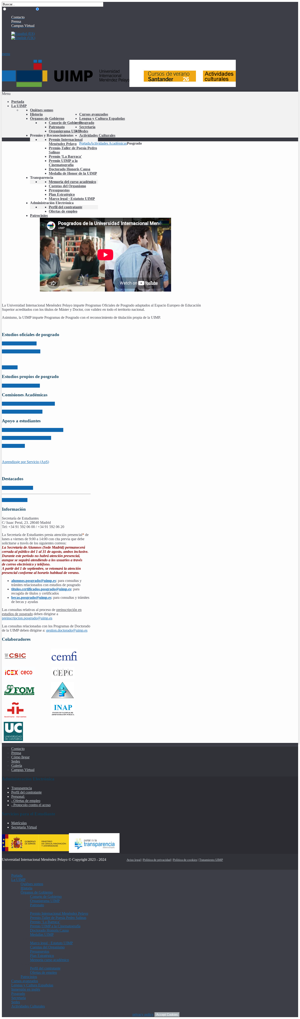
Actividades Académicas (108, 143)
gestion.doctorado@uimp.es (66, 630)
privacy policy (143, 1014)
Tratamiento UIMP (211, 860)
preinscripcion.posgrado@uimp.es (27, 618)
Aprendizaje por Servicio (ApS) (25, 462)
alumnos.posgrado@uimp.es (33, 581)
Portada (84, 143)
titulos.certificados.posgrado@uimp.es (41, 589)
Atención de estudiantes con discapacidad (32, 430)
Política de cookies (185, 860)
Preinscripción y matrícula (21, 351)
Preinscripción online (17, 488)
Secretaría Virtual (14, 500)
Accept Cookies (167, 1014)
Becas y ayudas (13, 446)
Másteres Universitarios (19, 343)
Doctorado (10, 367)
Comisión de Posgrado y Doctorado (28, 404)
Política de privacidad (157, 860)
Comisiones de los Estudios (22, 412)
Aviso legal (134, 860)
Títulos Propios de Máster (21, 386)
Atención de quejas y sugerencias (26, 438)
